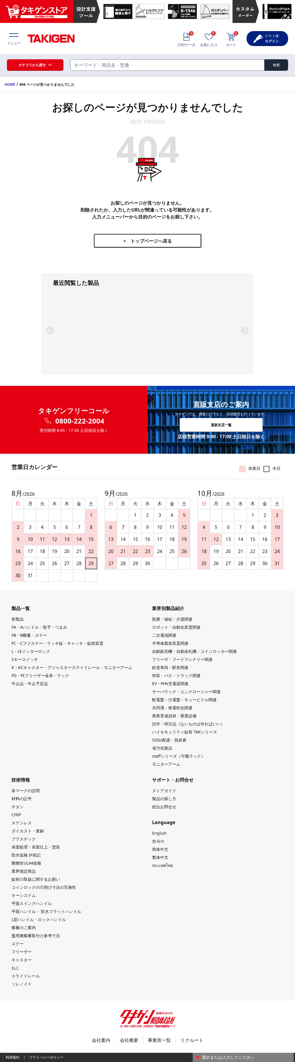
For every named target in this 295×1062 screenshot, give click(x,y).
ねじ (16, 968)
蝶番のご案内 (24, 927)
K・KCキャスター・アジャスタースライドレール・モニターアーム (72, 667)
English (159, 833)
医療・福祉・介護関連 (172, 619)
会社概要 (129, 1040)
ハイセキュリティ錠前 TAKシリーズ (184, 732)
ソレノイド (22, 984)
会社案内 (101, 1040)
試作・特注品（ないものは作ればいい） (188, 724)
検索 (276, 64)
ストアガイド (164, 790)
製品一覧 (21, 608)
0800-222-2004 (79, 421)
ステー (18, 943)
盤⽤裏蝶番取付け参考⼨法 (36, 935)
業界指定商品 (24, 871)
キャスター (22, 959)
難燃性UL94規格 (26, 863)
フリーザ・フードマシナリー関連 (182, 659)
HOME (10, 84)
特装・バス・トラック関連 (176, 675)
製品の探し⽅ (164, 798)
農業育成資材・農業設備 (174, 715)
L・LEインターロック (31, 651)
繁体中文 (160, 857)
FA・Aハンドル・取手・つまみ (39, 627)
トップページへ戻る (147, 241)
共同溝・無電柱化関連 (172, 707)
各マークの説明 (26, 790)
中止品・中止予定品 (30, 683)
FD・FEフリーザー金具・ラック (40, 675)
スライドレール (26, 976)
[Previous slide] (50, 331)
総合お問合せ (164, 806)
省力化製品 (162, 748)
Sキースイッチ (25, 659)
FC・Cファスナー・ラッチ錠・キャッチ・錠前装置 (57, 643)
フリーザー (22, 951)
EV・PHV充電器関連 (170, 683)
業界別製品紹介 (168, 608)
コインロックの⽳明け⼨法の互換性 (44, 887)
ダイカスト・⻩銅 (28, 831)
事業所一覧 (159, 1040)
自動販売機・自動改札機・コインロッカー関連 (194, 651)
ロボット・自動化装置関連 (176, 627)
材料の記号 (22, 798)
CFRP (16, 814)
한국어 (158, 841)
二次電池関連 (164, 635)
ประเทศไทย (162, 865)
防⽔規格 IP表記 (26, 855)
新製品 (18, 619)
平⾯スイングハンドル (32, 903)
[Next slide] (245, 331)
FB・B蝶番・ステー (29, 635)
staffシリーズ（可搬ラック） (178, 756)
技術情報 (21, 780)
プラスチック (24, 839)
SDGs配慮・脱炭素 (169, 740)
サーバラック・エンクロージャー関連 (186, 691)
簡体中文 (160, 849)
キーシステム (24, 895)
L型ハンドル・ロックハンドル (39, 919)
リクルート (191, 1040)
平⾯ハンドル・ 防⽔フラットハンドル (46, 911)
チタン (18, 806)
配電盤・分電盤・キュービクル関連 (184, 699)
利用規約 (13, 1057)
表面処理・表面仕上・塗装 (36, 847)
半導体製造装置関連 (170, 643)
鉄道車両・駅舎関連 (170, 667)
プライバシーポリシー (46, 1057)
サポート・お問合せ (173, 780)
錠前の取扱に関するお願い (36, 879)
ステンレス (22, 822)
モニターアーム (166, 764)
